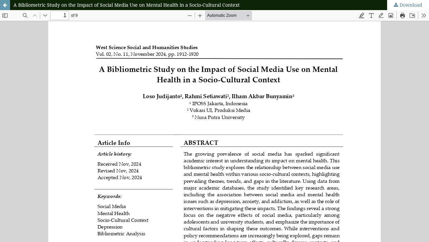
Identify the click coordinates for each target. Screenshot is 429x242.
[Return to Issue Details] (5, 5)
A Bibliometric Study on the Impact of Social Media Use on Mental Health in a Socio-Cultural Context (126, 5)
